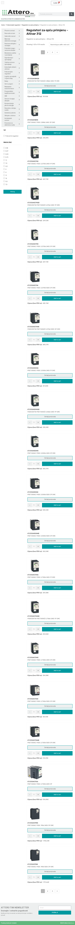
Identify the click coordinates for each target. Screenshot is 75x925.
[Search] (71, 14)
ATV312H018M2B (33, 78)
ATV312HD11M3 (32, 823)
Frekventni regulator (11, 136)
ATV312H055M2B (33, 409)
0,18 (6, 148)
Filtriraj (12, 191)
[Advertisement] (12, 210)
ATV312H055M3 (32, 451)
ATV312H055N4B (33, 533)
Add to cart (57, 91)
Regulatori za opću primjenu (30, 25)
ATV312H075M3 (32, 657)
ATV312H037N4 (32, 285)
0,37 (6, 151)
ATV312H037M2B (33, 203)
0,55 (6, 154)
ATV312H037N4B (33, 327)
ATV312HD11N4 (32, 864)
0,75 (6, 157)
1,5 (6, 163)
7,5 (6, 184)
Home (3, 25)
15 (6, 178)
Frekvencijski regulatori (13, 25)
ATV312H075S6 (32, 781)
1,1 (6, 160)
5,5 (6, 181)
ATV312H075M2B (33, 616)
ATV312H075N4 (32, 699)
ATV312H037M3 (32, 244)
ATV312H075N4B (33, 740)
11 (6, 175)
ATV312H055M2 (32, 368)
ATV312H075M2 (32, 575)
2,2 (6, 166)
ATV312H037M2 (32, 161)
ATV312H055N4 (32, 492)
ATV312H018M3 (32, 120)
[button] (2, 2)
